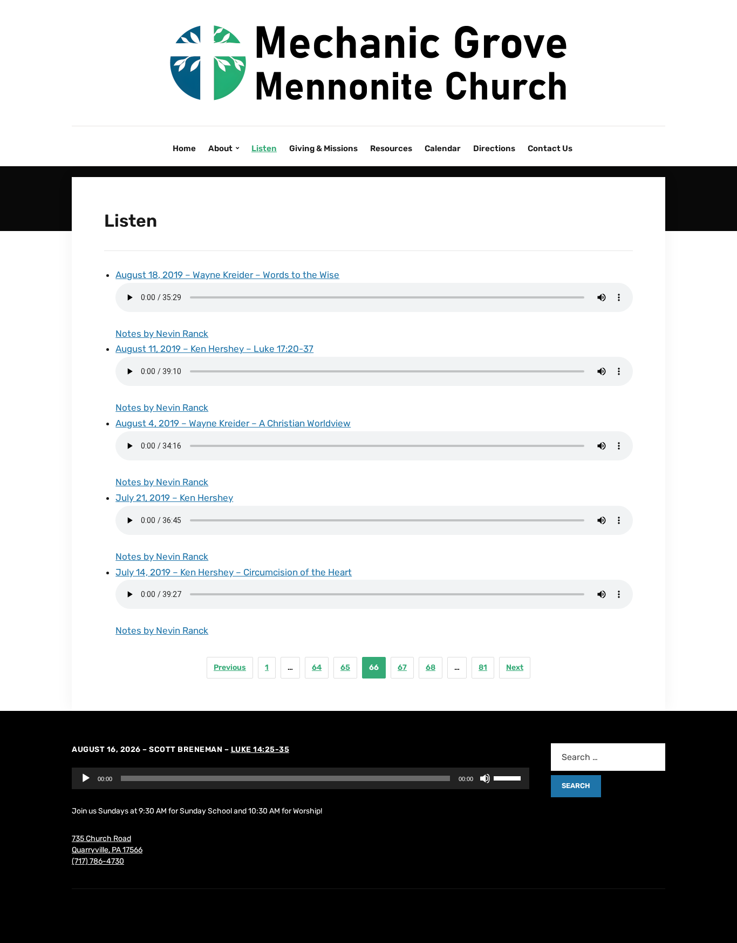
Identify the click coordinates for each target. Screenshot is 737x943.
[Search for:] (608, 757)
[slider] (509, 777)
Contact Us (550, 148)
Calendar (443, 148)
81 (483, 667)
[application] (300, 778)
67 (402, 667)
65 (345, 667)
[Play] (85, 778)
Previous (230, 667)
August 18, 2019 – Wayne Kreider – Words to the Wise (227, 274)
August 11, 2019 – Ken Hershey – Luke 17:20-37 (214, 348)
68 (430, 667)
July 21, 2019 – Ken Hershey (174, 497)
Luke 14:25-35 (260, 749)
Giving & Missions (323, 148)
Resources (391, 148)
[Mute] (485, 778)
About (220, 148)
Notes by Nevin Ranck (161, 333)
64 (317, 667)
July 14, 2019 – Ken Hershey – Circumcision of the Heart (233, 572)
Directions (494, 148)
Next (514, 667)
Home (184, 148)
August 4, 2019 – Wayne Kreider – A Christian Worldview (233, 423)
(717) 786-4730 (98, 861)
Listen (264, 148)
